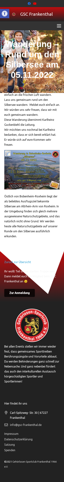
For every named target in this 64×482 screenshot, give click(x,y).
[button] (4, 13)
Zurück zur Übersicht (17, 262)
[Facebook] (29, 3)
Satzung (9, 444)
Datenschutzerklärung (18, 439)
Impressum (11, 433)
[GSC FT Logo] (13, 14)
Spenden (9, 450)
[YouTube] (35, 3)
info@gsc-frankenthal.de (26, 424)
